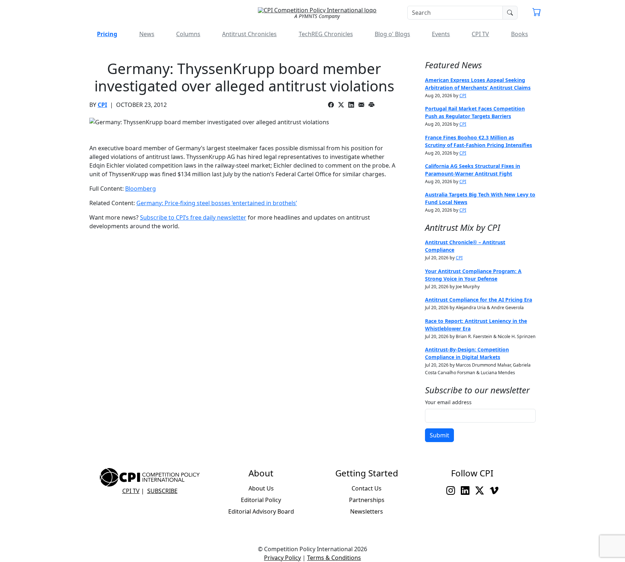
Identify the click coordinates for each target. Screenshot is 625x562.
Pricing (107, 34)
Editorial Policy (261, 500)
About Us (261, 488)
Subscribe (162, 491)
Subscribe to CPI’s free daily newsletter (193, 217)
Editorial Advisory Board (261, 511)
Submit (439, 435)
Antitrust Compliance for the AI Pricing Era (478, 299)
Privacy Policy (282, 558)
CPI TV (480, 34)
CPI (102, 105)
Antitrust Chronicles (249, 34)
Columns (188, 34)
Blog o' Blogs (392, 34)
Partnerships (366, 500)
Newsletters (366, 511)
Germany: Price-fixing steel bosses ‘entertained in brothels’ (216, 203)
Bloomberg (140, 189)
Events (441, 34)
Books (519, 34)
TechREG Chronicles (326, 34)
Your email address (448, 402)
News (146, 34)
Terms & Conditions (334, 558)
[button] (536, 13)
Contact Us (367, 488)
